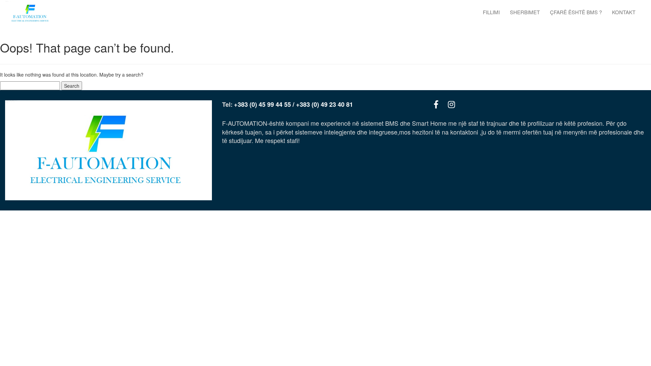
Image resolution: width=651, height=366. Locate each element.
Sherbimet (525, 12)
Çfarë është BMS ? (576, 12)
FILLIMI (491, 12)
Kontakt (623, 12)
